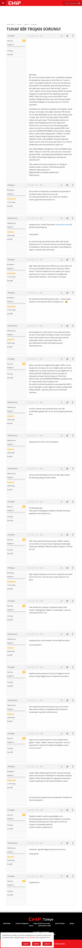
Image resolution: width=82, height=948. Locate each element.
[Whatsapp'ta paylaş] (61, 35)
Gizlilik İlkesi (7, 923)
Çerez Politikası (60, 923)
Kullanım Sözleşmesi (22, 923)
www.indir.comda (63, 224)
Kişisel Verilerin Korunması (41, 923)
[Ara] (79, 3)
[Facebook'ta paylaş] (72, 35)
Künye (31, 925)
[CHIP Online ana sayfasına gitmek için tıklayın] (14, 4)
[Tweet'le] (67, 35)
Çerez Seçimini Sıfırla (44, 925)
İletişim (72, 923)
